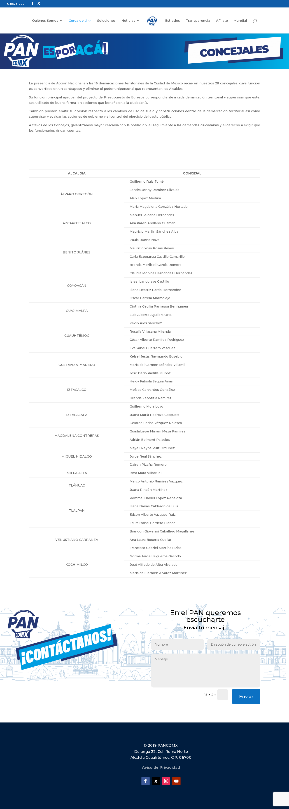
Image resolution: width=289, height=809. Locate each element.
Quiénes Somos (45, 21)
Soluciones (106, 21)
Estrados (172, 21)
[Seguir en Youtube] (176, 781)
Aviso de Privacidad (161, 767)
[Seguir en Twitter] (156, 781)
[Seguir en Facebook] (145, 781)
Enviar (246, 696)
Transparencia (198, 21)
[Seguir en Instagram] (166, 781)
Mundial (240, 21)
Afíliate (222, 21)
